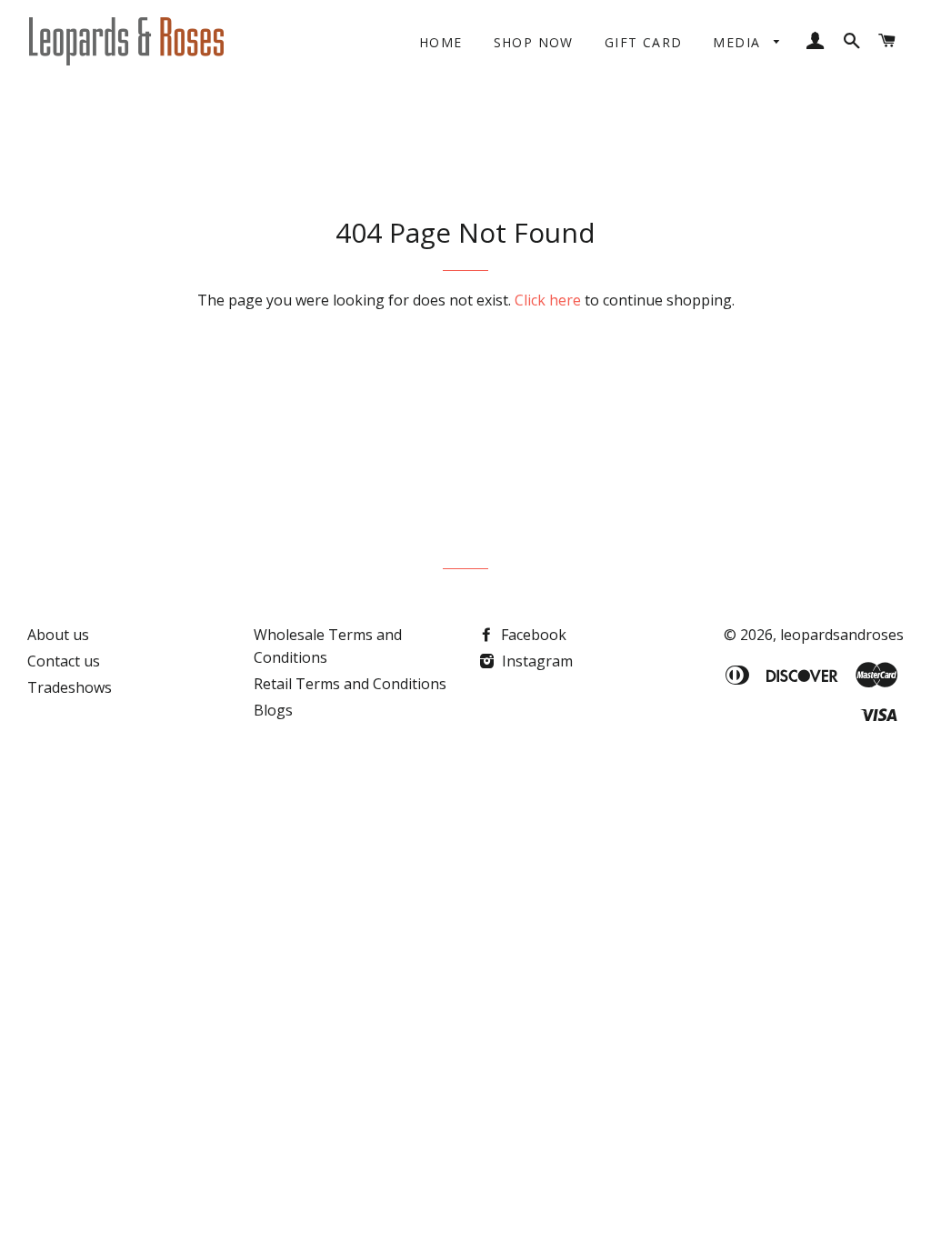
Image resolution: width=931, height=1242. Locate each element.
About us (58, 635)
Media (739, 42)
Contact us (63, 661)
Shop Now (534, 42)
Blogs (273, 710)
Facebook (531, 635)
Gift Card (644, 42)
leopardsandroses (842, 635)
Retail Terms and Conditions (350, 684)
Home (441, 42)
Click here (548, 300)
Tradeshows (69, 687)
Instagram (535, 661)
